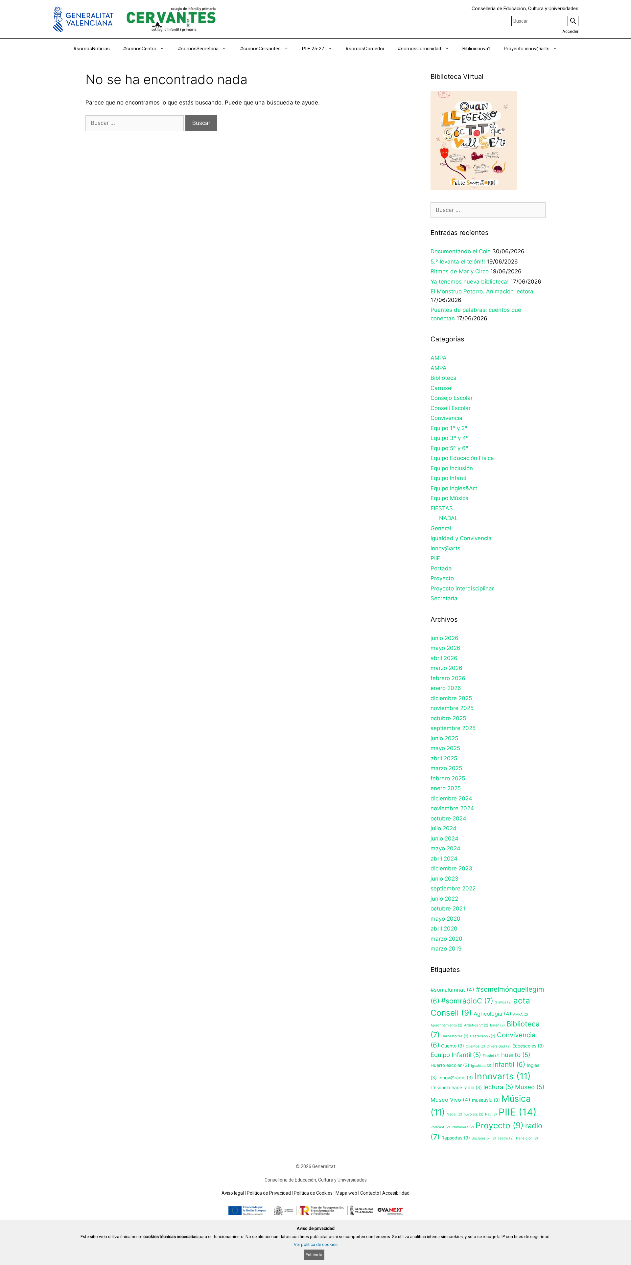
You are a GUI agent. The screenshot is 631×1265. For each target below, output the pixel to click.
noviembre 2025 (452, 708)
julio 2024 (443, 828)
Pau (491, 1114)
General (441, 528)
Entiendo (314, 1254)
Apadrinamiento (446, 1025)
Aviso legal (233, 1193)
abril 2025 (444, 758)
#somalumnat (452, 989)
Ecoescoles (528, 1045)
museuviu (486, 1100)
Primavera (463, 1127)
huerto (515, 1055)
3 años (503, 1002)
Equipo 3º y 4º (450, 438)
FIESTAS (442, 508)
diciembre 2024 (451, 798)
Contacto (369, 1193)
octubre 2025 (448, 718)
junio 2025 (444, 738)
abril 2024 (444, 858)
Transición (526, 1138)
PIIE (435, 558)
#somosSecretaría (198, 49)
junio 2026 (444, 638)
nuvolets (473, 1114)
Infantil (509, 1064)
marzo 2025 (446, 768)
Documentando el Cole (461, 251)
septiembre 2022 (453, 888)
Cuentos (475, 1046)
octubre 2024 (448, 818)
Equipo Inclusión (452, 468)
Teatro (506, 1138)
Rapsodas (455, 1137)
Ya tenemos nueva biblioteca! (470, 281)
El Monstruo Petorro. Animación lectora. (483, 291)
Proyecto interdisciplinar (462, 588)
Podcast (440, 1127)
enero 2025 (446, 788)
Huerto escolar (450, 1065)
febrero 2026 (448, 678)
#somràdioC (467, 1001)
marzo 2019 (446, 948)
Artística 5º (476, 1025)
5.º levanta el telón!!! (458, 261)
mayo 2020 (445, 918)
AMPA (439, 358)
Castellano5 (482, 1036)
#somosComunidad (419, 49)
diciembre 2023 (451, 868)
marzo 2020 (446, 938)
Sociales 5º (484, 1138)
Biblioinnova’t (476, 49)
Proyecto (442, 578)
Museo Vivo (450, 1099)
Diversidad (499, 1046)
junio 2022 (444, 898)
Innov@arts (445, 548)
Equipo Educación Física (462, 458)
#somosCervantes (260, 49)
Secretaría (444, 598)
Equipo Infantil (449, 478)
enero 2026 (446, 688)
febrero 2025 (448, 778)
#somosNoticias (91, 49)
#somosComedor (365, 49)
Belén (497, 1025)
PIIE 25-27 (313, 49)
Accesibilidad (395, 1193)
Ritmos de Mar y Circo (460, 271)
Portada (441, 568)
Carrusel (442, 388)
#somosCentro (139, 49)
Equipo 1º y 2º (449, 428)
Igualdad (481, 1066)
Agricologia (492, 1013)
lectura (498, 1087)
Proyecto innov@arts (526, 49)
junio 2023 (444, 878)
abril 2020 (444, 928)
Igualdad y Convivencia (461, 538)
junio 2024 (444, 838)
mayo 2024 (445, 848)
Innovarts (503, 1076)
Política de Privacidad (269, 1193)
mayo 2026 (445, 648)
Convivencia (446, 418)
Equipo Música (450, 498)
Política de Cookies (313, 1193)
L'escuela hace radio (456, 1087)
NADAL (448, 518)
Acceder (570, 31)
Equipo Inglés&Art (454, 488)
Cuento (452, 1045)
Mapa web (346, 1193)
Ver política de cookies (316, 1244)
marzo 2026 (446, 668)
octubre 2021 (448, 908)
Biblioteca (443, 378)
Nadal (454, 1114)
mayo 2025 (445, 748)
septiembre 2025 (453, 728)
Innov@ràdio (455, 1077)
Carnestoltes (454, 1036)
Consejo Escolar (452, 398)
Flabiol (491, 1056)
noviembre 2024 (452, 808)
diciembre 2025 (451, 698)
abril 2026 (444, 658)
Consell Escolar (451, 408)
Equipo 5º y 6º (449, 448)
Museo (530, 1087)
